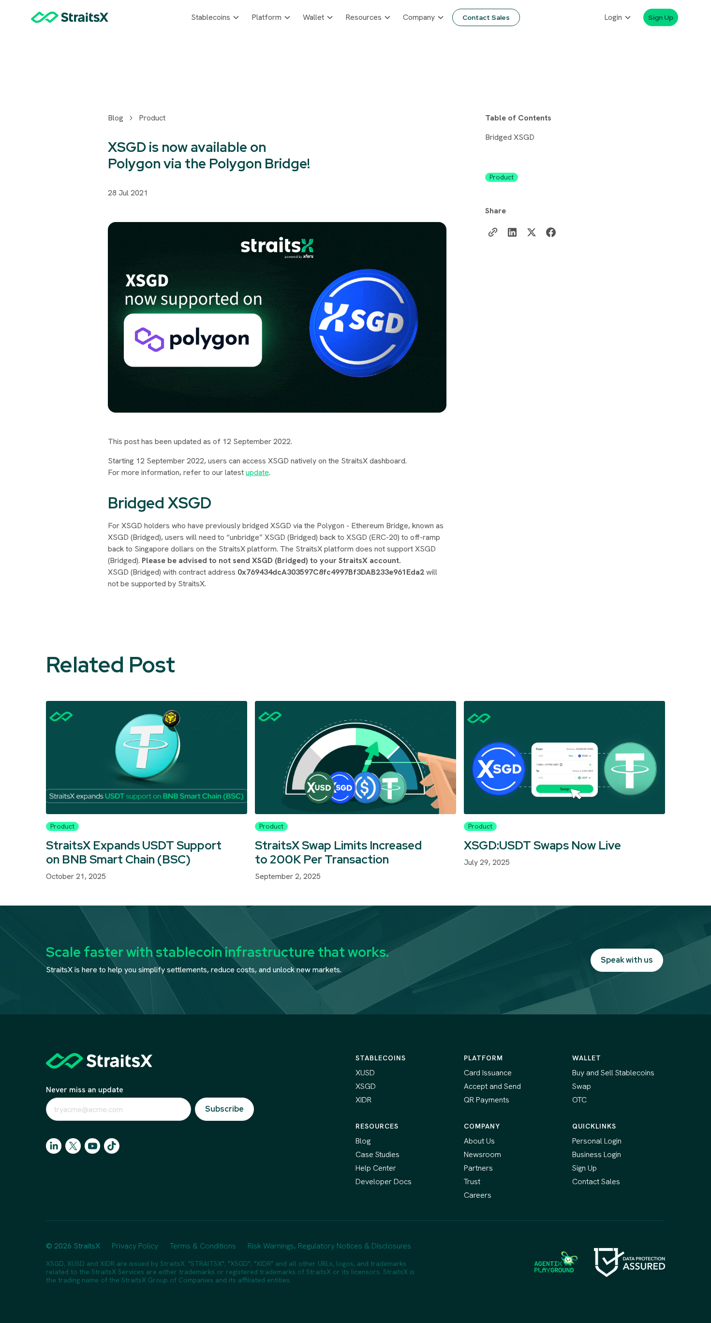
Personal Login (597, 1141)
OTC (579, 1100)
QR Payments (486, 1100)
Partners (478, 1168)
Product (152, 118)
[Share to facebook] (551, 232)
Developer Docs (384, 1181)
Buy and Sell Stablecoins (613, 1073)
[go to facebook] (92, 1146)
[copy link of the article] (493, 232)
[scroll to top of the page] (99, 1061)
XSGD (366, 1086)
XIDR (363, 1100)
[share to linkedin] (512, 232)
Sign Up (584, 1168)
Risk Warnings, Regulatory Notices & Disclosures (329, 1246)
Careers (477, 1195)
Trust (472, 1181)
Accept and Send (492, 1086)
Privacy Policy (135, 1246)
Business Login (596, 1154)
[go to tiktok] (111, 1146)
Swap (581, 1086)
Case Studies (378, 1154)
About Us (479, 1141)
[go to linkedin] (53, 1146)
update (257, 472)
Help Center (376, 1168)
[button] (215, 17)
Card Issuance (488, 1073)
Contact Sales (596, 1181)
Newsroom (482, 1154)
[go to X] (73, 1146)
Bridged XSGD (509, 137)
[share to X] (531, 232)
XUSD (365, 1073)
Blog (115, 118)
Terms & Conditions (203, 1246)
